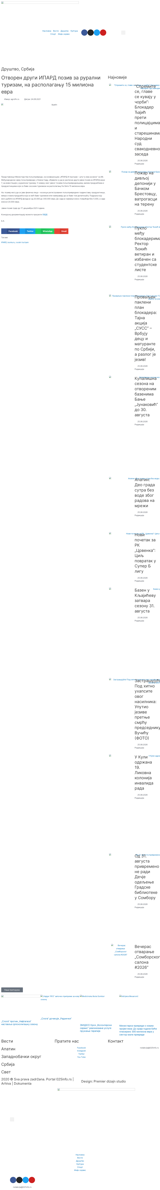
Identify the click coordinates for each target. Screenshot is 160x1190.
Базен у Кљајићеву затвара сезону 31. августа (145, 600)
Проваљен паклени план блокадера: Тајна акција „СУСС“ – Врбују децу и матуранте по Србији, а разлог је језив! (146, 328)
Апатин (8, 1048)
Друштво (10, 69)
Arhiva (6, 1083)
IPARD (4, 242)
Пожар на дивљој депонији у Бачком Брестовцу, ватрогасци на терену (146, 189)
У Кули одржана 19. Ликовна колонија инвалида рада (144, 773)
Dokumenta (23, 1083)
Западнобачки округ (21, 1056)
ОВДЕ (45, 214)
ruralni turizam (22, 242)
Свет (6, 1071)
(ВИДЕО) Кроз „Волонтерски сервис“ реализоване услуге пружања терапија (96, 1028)
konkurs (11, 242)
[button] (123, 33)
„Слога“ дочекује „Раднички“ (56, 1018)
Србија (27, 69)
